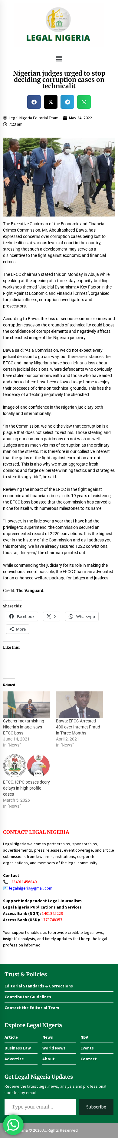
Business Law (18, 1048)
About (48, 1059)
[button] (59, 58)
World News (54, 1048)
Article (11, 1037)
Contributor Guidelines (28, 996)
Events (87, 1048)
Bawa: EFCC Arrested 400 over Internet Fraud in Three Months (78, 727)
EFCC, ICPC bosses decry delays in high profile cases (26, 788)
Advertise (14, 1059)
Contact (88, 1059)
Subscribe (96, 1107)
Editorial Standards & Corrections (39, 986)
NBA (84, 1037)
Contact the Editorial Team (32, 1007)
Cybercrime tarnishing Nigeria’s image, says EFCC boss (23, 727)
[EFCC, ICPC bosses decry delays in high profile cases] (26, 765)
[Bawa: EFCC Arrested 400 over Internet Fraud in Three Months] (79, 704)
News (47, 1037)
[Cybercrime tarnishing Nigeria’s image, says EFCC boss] (26, 704)
